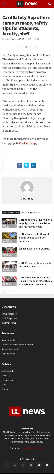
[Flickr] (15, 465)
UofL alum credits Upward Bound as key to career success (34, 238)
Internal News (9, 322)
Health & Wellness (6, 226)
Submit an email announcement (18, 344)
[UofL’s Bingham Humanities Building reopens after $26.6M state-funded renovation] (9, 281)
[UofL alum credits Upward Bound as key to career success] (9, 237)
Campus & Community (7, 240)
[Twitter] (39, 465)
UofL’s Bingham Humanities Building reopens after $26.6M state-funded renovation (36, 281)
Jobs (4, 384)
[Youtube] (47, 465)
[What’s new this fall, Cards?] (9, 252)
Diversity (6, 375)
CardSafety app (28, 143)
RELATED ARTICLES (11, 212)
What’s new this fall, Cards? (34, 248)
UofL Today (10, 39)
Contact (6, 388)
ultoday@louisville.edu (33, 447)
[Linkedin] (23, 465)
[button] (50, 4)
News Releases (9, 313)
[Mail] (31, 465)
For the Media (8, 353)
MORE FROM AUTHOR (30, 212)
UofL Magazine (9, 318)
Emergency (7, 379)
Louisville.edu (36, 441)
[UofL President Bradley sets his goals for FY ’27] (9, 266)
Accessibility (8, 370)
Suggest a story (9, 339)
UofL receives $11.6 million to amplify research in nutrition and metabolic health (36, 223)
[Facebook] (7, 465)
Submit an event (10, 349)
